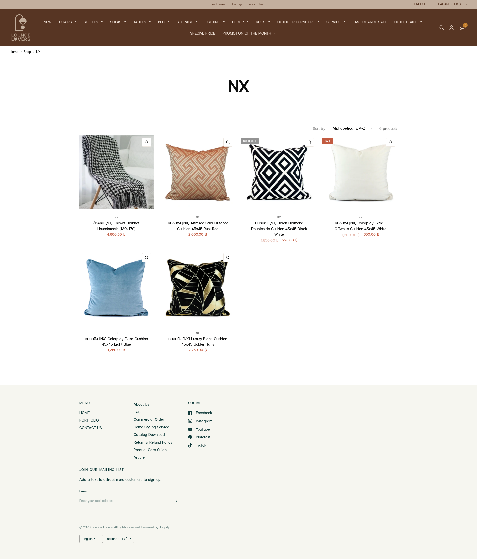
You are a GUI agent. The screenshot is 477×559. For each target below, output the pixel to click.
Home (14, 51)
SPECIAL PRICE (202, 33)
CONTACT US (91, 427)
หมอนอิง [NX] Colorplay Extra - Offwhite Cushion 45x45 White (360, 225)
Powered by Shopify (155, 527)
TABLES (139, 22)
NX (38, 51)
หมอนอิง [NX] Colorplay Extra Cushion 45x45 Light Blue (116, 341)
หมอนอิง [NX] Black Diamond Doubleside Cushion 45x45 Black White (279, 228)
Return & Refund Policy (153, 442)
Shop (27, 51)
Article (139, 457)
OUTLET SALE (405, 22)
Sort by (319, 128)
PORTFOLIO (89, 420)
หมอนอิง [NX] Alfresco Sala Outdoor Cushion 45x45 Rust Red (198, 225)
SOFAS (115, 22)
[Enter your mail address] (176, 500)
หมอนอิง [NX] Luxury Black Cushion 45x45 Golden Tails (197, 341)
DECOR (238, 22)
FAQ (137, 412)
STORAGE (185, 22)
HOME (85, 412)
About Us (141, 404)
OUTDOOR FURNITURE (296, 22)
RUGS (260, 22)
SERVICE (333, 22)
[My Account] (451, 27)
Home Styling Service (151, 427)
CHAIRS (65, 22)
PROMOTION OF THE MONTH (247, 33)
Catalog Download (149, 434)
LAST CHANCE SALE (370, 22)
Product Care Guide (150, 449)
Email (83, 491)
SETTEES (91, 22)
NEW (48, 22)
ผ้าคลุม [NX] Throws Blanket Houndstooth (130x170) (116, 225)
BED (161, 22)
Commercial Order (149, 419)
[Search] (442, 27)
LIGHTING (212, 22)
